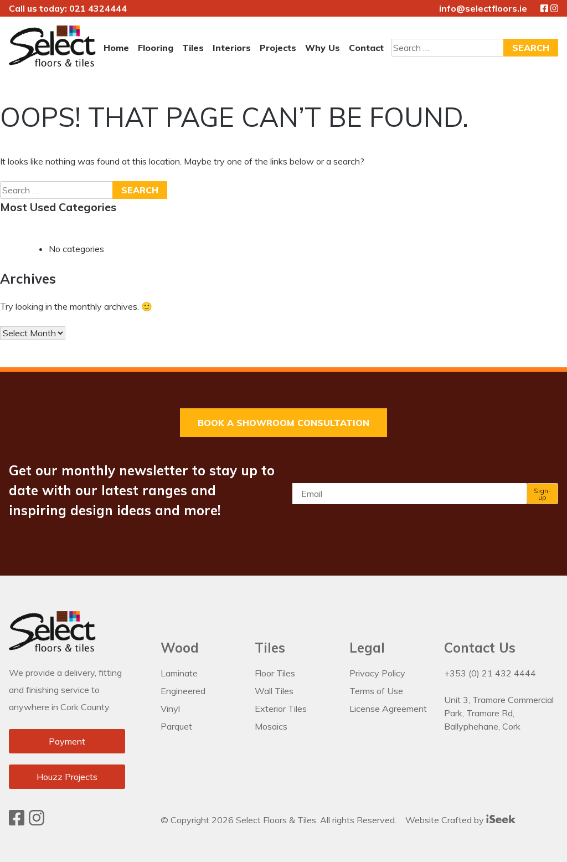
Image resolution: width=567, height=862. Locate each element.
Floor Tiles (275, 673)
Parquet (176, 726)
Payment (67, 741)
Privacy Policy (377, 673)
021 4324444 (98, 8)
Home (116, 47)
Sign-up (542, 493)
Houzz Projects (67, 776)
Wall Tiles (274, 690)
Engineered (183, 690)
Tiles (193, 47)
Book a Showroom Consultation (283, 422)
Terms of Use (376, 690)
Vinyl (170, 708)
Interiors (232, 47)
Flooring (155, 47)
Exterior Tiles (281, 708)
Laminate (179, 673)
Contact (366, 47)
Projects (278, 47)
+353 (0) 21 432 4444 (490, 673)
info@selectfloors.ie (483, 8)
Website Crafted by (445, 819)
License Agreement (388, 708)
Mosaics (271, 726)
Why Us (322, 47)
